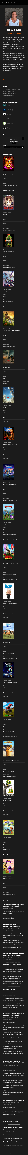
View (4, 80)
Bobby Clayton (8, 3)
